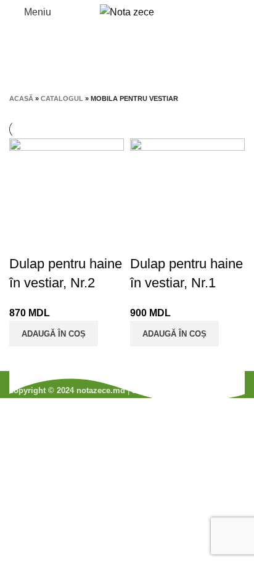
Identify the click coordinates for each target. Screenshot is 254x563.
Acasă (21, 98)
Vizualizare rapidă (24, 239)
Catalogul (62, 98)
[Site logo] (127, 11)
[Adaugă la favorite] (58, 239)
